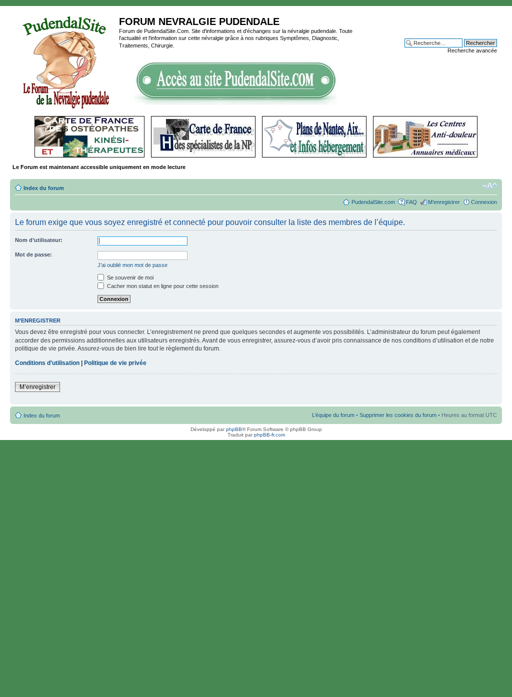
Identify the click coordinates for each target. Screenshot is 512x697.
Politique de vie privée (115, 363)
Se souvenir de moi (130, 277)
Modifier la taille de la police (489, 186)
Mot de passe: (33, 255)
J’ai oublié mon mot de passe (133, 265)
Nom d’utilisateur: (38, 240)
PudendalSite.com (373, 202)
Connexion (484, 202)
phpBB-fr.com (269, 435)
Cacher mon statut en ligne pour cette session (162, 286)
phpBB (234, 429)
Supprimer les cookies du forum (398, 415)
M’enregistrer (444, 202)
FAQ (411, 202)
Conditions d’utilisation (47, 363)
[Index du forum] (65, 61)
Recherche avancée (472, 51)
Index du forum (44, 188)
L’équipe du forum (333, 415)
